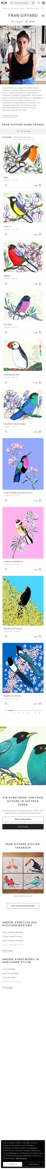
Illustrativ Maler (33, 8)
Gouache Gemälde (10, 973)
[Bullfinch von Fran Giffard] (23, 257)
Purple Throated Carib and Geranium (18, 493)
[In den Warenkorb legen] (40, 185)
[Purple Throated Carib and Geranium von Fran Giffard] (23, 464)
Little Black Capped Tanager (15, 424)
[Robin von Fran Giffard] (23, 158)
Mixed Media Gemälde (12, 981)
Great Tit (7, 226)
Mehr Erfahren (23, 819)
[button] (43, 3)
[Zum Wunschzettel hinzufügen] (6, 185)
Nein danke (33, 1164)
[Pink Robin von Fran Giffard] (23, 306)
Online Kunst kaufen (10, 8)
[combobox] (22, 137)
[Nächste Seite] (40, 713)
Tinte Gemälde (8, 977)
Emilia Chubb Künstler (12, 936)
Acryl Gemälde (8, 969)
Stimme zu (12, 1164)
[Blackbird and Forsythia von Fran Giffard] (23, 601)
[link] (33, 3)
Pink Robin (8, 325)
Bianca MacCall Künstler (13, 945)
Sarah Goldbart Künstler (13, 941)
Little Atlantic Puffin (11, 375)
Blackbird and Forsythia (13, 629)
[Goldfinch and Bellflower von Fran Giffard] (23, 533)
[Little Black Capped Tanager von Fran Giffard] (23, 405)
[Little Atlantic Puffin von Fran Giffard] (23, 355)
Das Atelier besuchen (23, 906)
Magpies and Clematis (12, 696)
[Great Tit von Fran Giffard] (23, 208)
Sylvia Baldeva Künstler (12, 932)
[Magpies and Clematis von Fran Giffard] (23, 668)
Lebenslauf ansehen (10, 116)
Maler (22, 8)
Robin (6, 177)
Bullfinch (7, 276)
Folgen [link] (17, 21)
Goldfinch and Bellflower (13, 561)
